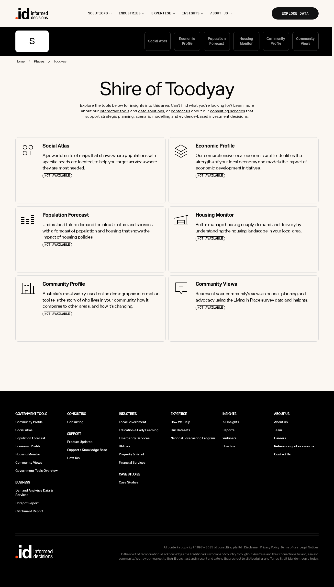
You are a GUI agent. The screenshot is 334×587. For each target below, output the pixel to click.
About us (219, 13)
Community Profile (29, 422)
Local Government (132, 422)
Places (39, 61)
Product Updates (79, 442)
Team (278, 430)
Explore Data (295, 13)
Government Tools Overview (36, 470)
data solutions (151, 111)
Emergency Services (134, 438)
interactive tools (114, 111)
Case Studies (128, 482)
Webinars (229, 438)
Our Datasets (180, 430)
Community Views (28, 462)
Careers (280, 438)
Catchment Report (29, 511)
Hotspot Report (27, 503)
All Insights (231, 422)
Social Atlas (24, 430)
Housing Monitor (27, 454)
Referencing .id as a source (294, 446)
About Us (281, 422)
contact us (180, 111)
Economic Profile (28, 446)
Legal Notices (309, 547)
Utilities (124, 446)
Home (20, 61)
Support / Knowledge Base (87, 450)
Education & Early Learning (138, 430)
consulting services (227, 111)
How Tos (73, 458)
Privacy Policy (269, 547)
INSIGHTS (191, 13)
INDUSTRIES (130, 13)
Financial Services (132, 462)
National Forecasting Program (193, 438)
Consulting (75, 422)
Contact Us (282, 454)
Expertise (161, 13)
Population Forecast (30, 438)
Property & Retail (131, 454)
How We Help (180, 422)
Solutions (98, 13)
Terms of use (289, 547)
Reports (228, 430)
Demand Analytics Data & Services (34, 493)
